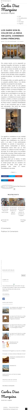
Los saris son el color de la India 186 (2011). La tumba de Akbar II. (17, 335)
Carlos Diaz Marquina (10, 7)
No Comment (20, 41)
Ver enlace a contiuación (8, 385)
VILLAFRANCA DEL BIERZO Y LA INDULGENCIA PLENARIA (17, 308)
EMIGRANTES (13, 365)
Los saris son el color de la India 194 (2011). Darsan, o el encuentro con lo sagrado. (21, 211)
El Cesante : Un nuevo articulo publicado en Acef (14, 354)
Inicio (19, 16)
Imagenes (20, 23)
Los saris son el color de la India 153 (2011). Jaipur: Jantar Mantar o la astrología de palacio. (17, 326)
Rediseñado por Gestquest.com (10, 409)
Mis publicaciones (22, 18)
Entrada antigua (22, 220)
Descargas (21, 21)
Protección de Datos (14, 407)
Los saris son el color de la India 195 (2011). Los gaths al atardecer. (13, 210)
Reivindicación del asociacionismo (14, 342)
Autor (19, 20)
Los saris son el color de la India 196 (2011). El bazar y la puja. (5, 210)
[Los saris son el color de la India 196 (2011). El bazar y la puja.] (5, 202)
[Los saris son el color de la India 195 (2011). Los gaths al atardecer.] (13, 202)
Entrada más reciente (5, 220)
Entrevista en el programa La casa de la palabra (14, 350)
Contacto (5, 407)
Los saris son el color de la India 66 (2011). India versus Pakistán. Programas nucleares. (17, 317)
